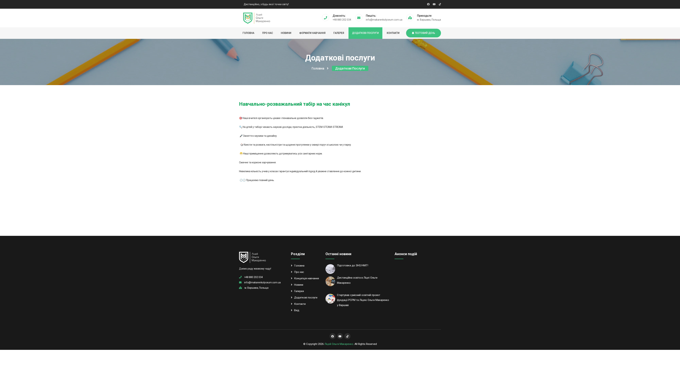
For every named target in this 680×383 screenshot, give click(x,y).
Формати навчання (312, 33)
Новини (286, 33)
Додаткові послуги (365, 33)
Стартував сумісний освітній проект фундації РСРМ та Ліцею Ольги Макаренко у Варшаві (363, 300)
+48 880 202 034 (253, 277)
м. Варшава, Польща (256, 287)
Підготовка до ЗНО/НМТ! (352, 265)
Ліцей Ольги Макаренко (338, 344)
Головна (248, 33)
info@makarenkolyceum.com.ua (262, 282)
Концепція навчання (306, 278)
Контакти (393, 33)
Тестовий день (425, 33)
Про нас (267, 33)
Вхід (296, 310)
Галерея (338, 33)
